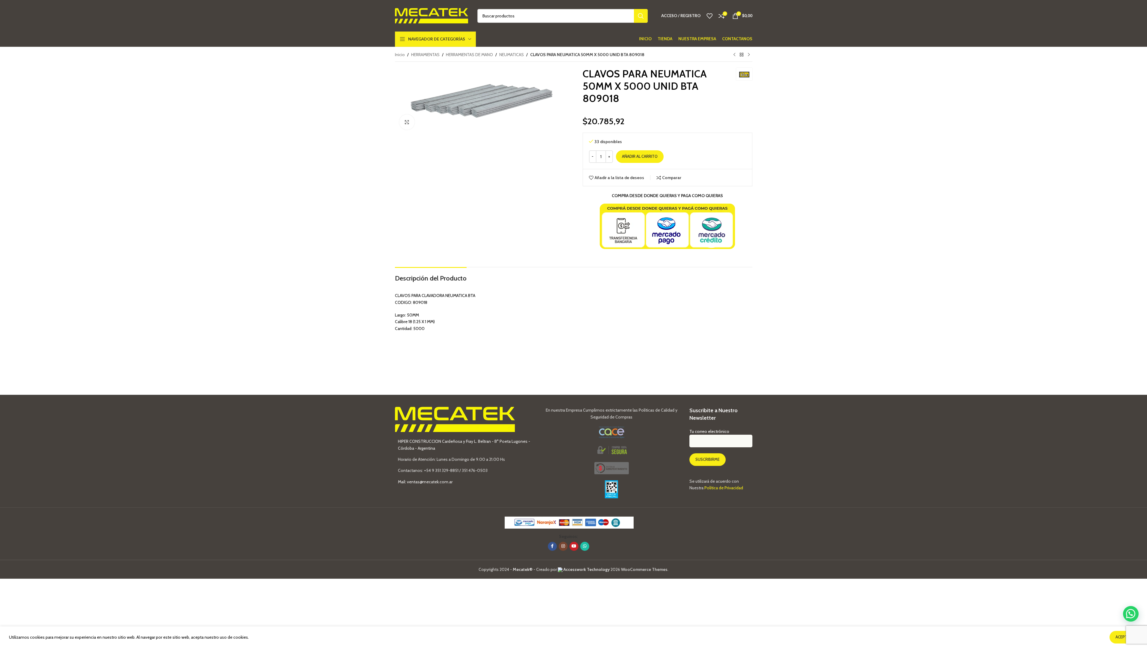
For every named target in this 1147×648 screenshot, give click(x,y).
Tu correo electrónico (709, 431)
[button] (1131, 614)
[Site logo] (431, 15)
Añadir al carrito (640, 156)
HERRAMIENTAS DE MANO (469, 54)
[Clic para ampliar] (406, 122)
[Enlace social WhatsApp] (584, 546)
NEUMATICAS (511, 54)
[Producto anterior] (734, 54)
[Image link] (611, 467)
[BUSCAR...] (641, 16)
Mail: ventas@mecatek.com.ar (425, 481)
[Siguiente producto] (748, 54)
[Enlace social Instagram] (563, 546)
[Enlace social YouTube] (573, 546)
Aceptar (1124, 636)
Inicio (400, 54)
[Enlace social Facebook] (552, 546)
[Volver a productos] (741, 54)
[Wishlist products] (709, 16)
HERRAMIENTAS (425, 54)
